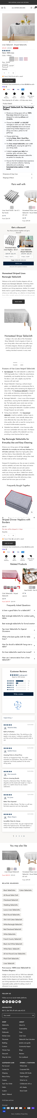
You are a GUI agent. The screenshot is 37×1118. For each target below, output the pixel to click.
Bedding (4, 1043)
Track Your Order (7, 1084)
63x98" (5, 66)
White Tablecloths (9, 934)
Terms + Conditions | (16, 1114)
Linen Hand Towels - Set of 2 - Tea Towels (11, 211)
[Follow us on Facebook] (3, 1001)
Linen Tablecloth (9, 963)
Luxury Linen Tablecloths (12, 910)
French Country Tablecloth (12, 939)
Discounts (5, 1054)
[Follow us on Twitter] (6, 1001)
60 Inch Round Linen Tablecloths (14, 954)
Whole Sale (23, 1066)
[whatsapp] (31, 7)
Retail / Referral (7, 1094)
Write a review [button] (18, 694)
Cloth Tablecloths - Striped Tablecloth (10, 594)
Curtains (4, 1046)
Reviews (21, 1054)
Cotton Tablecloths (25, 890)
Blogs (21, 1050)
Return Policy (6, 1076)
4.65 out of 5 (23, 675)
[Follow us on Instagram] (10, 1001)
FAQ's (4, 1087)
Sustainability (23, 1029)
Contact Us (5, 1069)
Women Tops (6, 1050)
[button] (6, 51)
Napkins (4, 1029)
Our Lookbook (23, 1057)
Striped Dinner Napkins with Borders (16, 521)
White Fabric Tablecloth (11, 949)
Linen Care (22, 1036)
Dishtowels (5, 1032)
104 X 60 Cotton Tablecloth (13, 919)
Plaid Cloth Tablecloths (11, 958)
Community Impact (24, 1046)
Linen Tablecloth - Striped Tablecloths (26, 251)
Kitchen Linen (6, 1036)
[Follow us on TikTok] (19, 1001)
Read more (18, 301)
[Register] (33, 1015)
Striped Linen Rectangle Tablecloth (12, 284)
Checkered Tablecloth (11, 900)
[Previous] (3, 517)
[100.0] (17, 704)
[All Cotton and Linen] (18, 8)
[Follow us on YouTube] (16, 1001)
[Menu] (2, 7)
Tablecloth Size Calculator (27, 1039)
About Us (22, 1025)
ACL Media (23, 1087)
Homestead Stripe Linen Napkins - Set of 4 (10, 250)
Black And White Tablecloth (13, 944)
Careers (4, 1080)
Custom (4, 1091)
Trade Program (24, 1076)
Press (20, 1032)
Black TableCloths (9, 890)
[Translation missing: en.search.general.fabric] (4, 8)
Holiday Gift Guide (25, 1073)
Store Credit (23, 1091)
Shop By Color (6, 1057)
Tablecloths (5, 1025)
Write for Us (23, 1080)
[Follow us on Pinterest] (13, 1001)
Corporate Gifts (24, 1069)
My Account (5, 1066)
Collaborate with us (26, 1084)
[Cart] (35, 8)
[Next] (34, 517)
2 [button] (16, 836)
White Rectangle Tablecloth (13, 924)
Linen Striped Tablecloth (12, 872)
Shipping (5, 1073)
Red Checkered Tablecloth (12, 929)
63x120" (11, 66)
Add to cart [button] (18, 263)
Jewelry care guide (24, 1043)
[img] (8, 725)
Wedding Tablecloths (11, 905)
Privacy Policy (24, 1114)
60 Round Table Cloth (11, 895)
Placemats (5, 1039)
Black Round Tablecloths (12, 915)
